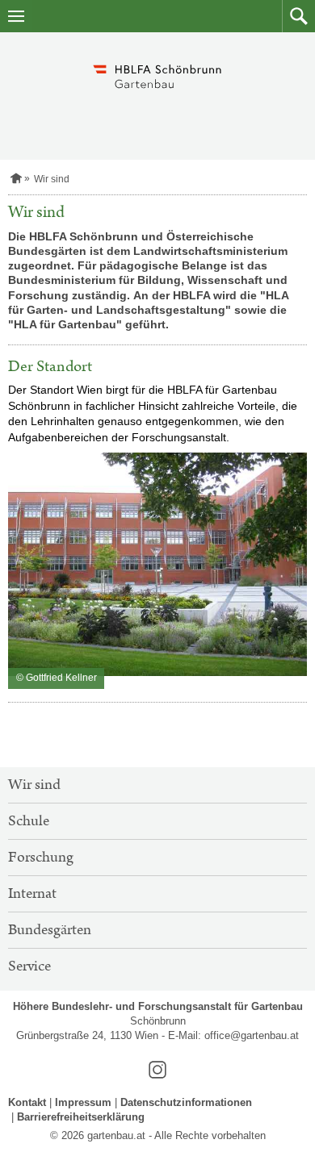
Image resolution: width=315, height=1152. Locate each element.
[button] (298, 16)
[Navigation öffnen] (16, 16)
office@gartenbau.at (251, 1035)
